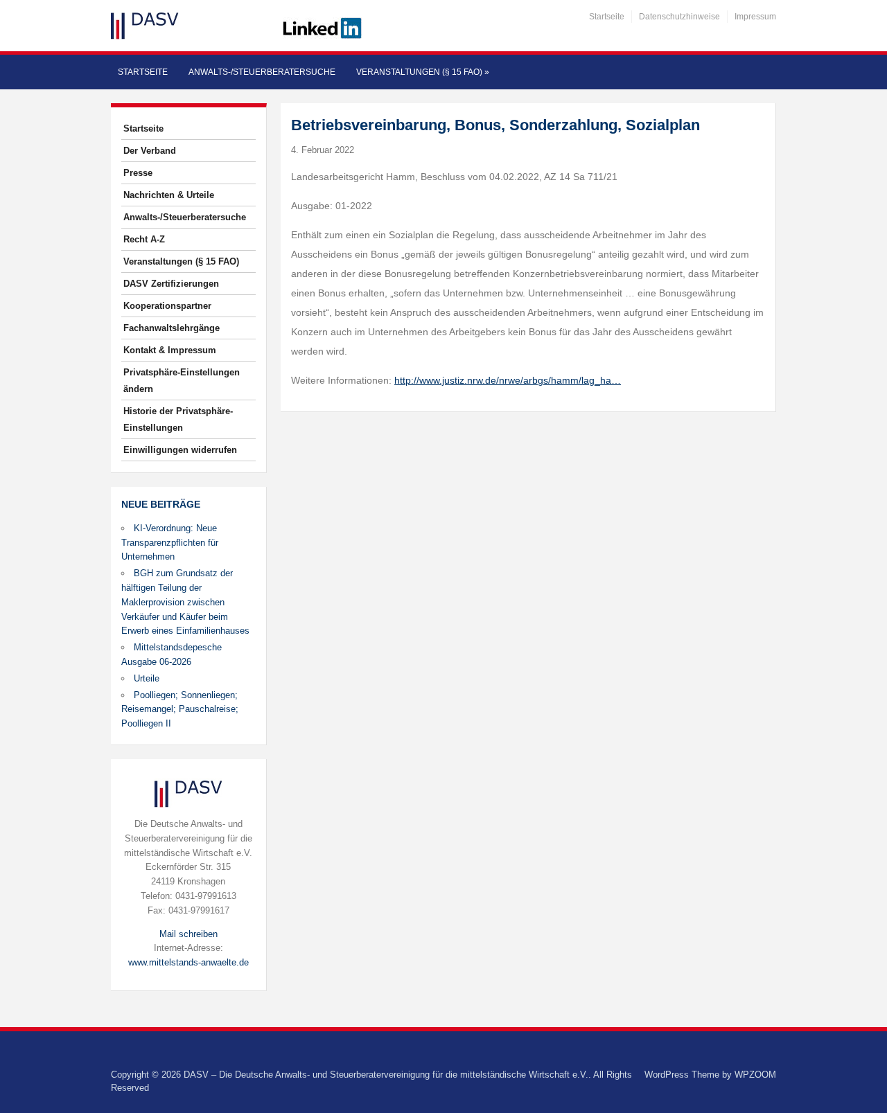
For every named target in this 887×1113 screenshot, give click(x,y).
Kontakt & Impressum (169, 350)
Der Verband (149, 150)
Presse (137, 173)
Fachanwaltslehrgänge (171, 328)
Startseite (606, 16)
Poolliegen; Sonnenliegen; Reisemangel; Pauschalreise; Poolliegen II (179, 709)
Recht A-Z (144, 239)
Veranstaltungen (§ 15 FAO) (422, 72)
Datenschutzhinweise (679, 16)
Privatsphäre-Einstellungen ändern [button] (181, 380)
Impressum (755, 16)
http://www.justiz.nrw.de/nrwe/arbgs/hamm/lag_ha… (507, 380)
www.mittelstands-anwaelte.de (188, 962)
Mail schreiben (188, 934)
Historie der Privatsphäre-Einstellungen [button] (178, 419)
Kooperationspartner (167, 306)
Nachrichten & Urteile (168, 195)
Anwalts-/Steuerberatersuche (261, 72)
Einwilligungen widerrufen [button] (180, 450)
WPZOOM (755, 1074)
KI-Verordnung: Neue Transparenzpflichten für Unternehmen (169, 542)
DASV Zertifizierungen (171, 283)
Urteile (146, 678)
